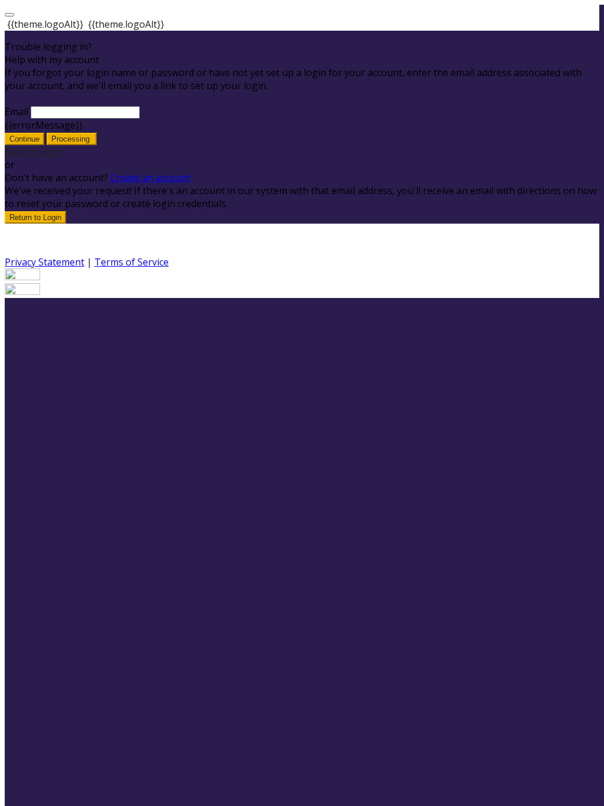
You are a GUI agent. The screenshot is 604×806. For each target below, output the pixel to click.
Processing (71, 139)
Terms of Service (131, 261)
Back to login (34, 151)
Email (16, 111)
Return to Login (35, 217)
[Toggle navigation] (9, 15)
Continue (24, 139)
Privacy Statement (44, 261)
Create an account (150, 177)
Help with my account (52, 59)
